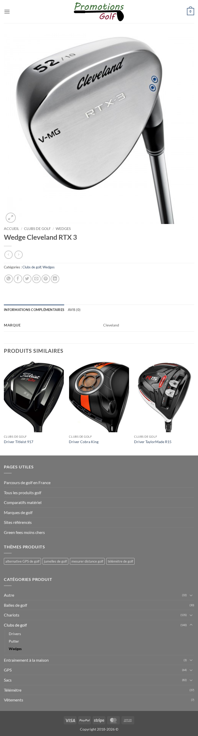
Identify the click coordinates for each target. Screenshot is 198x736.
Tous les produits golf (22, 492)
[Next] (194, 407)
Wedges (63, 229)
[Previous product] (18, 255)
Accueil (11, 229)
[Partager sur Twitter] (27, 279)
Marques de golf (18, 512)
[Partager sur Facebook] (18, 279)
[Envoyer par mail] (36, 279)
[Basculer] (191, 595)
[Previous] (4, 407)
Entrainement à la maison (26, 660)
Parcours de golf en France (27, 482)
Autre (9, 595)
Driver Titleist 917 (18, 441)
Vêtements (13, 699)
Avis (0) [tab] (74, 310)
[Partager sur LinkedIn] (55, 279)
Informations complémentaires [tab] (34, 310)
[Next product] (8, 255)
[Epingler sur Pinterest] (46, 279)
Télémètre (12, 689)
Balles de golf (15, 605)
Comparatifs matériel (23, 502)
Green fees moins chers (24, 532)
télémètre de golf (120, 561)
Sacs (8, 679)
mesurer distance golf (87, 561)
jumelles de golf (55, 561)
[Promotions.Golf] (99, 11)
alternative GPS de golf (22, 561)
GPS (8, 669)
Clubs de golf (37, 229)
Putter (14, 641)
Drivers (15, 633)
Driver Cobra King (83, 441)
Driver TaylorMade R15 (152, 441)
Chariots (11, 614)
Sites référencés (18, 522)
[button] (7, 11)
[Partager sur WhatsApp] (8, 279)
